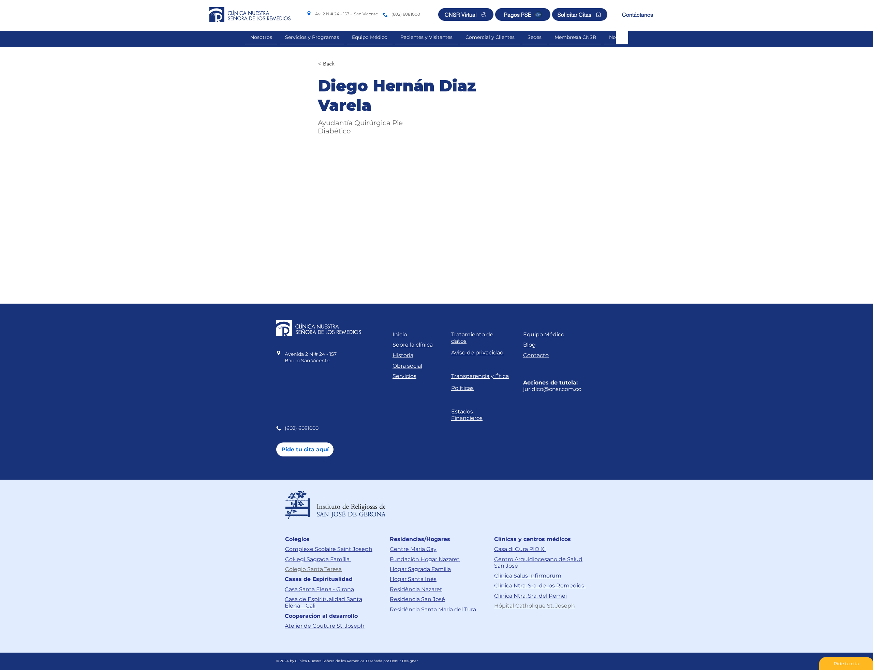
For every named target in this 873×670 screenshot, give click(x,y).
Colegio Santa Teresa (313, 569)
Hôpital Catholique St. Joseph (534, 605)
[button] (490, 37)
